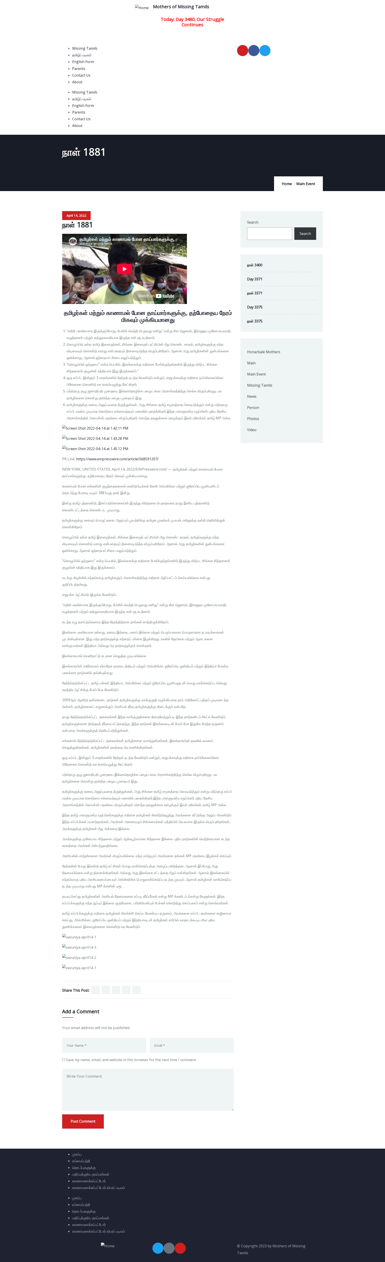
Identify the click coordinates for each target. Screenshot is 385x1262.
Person (253, 407)
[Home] (142, 7)
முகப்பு (77, 1154)
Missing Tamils (84, 48)
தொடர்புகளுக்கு (84, 1167)
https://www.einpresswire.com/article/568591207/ (117, 459)
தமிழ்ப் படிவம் (81, 55)
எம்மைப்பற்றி (81, 1160)
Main (251, 363)
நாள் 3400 (254, 265)
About (77, 82)
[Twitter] (264, 50)
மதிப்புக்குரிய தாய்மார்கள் (90, 1174)
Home (287, 183)
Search (252, 222)
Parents (78, 68)
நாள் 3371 (254, 293)
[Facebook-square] (169, 1248)
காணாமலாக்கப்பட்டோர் (89, 1180)
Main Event (305, 183)
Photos (253, 418)
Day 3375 (254, 307)
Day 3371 (254, 279)
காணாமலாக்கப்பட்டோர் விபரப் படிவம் (98, 1187)
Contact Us (81, 75)
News (251, 396)
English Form (83, 61)
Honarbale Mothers (263, 351)
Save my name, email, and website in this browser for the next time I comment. (131, 1059)
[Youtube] (242, 50)
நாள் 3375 (254, 321)
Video (251, 429)
